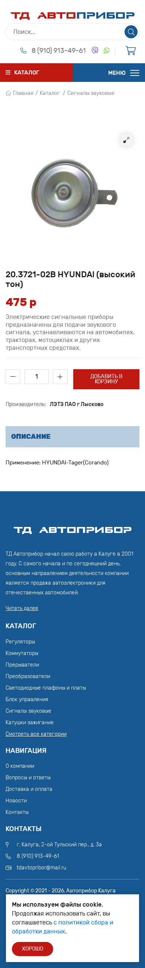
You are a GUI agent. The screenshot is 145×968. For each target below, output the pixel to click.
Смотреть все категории (36, 734)
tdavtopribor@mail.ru (41, 868)
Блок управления (27, 699)
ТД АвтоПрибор (72, 526)
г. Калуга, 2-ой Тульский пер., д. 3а (59, 844)
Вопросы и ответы (28, 777)
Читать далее (22, 608)
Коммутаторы (22, 653)
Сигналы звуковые (91, 93)
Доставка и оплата (29, 789)
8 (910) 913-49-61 (59, 51)
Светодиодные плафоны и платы (46, 688)
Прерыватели (22, 665)
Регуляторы (20, 642)
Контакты (17, 812)
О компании (20, 766)
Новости (16, 801)
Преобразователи (28, 676)
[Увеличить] (126, 140)
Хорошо (32, 949)
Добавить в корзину (106, 379)
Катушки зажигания (30, 722)
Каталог (50, 93)
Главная (23, 93)
